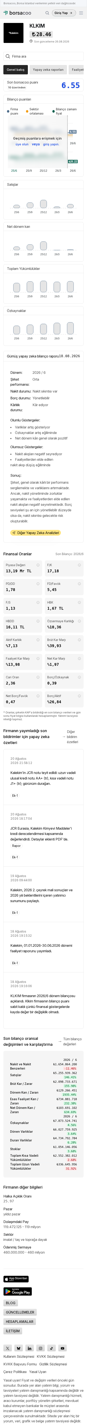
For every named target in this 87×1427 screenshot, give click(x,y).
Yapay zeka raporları (48, 69)
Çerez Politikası (15, 1372)
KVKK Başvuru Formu (20, 1364)
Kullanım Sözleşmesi (18, 1356)
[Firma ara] (47, 13)
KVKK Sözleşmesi (50, 1356)
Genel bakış (15, 69)
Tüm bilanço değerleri (72, 1041)
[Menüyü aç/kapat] (81, 13)
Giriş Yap (61, 13)
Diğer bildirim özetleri (72, 737)
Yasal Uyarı (37, 1372)
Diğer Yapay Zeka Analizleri (38, 533)
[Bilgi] (38, 565)
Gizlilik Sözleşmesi (53, 1364)
